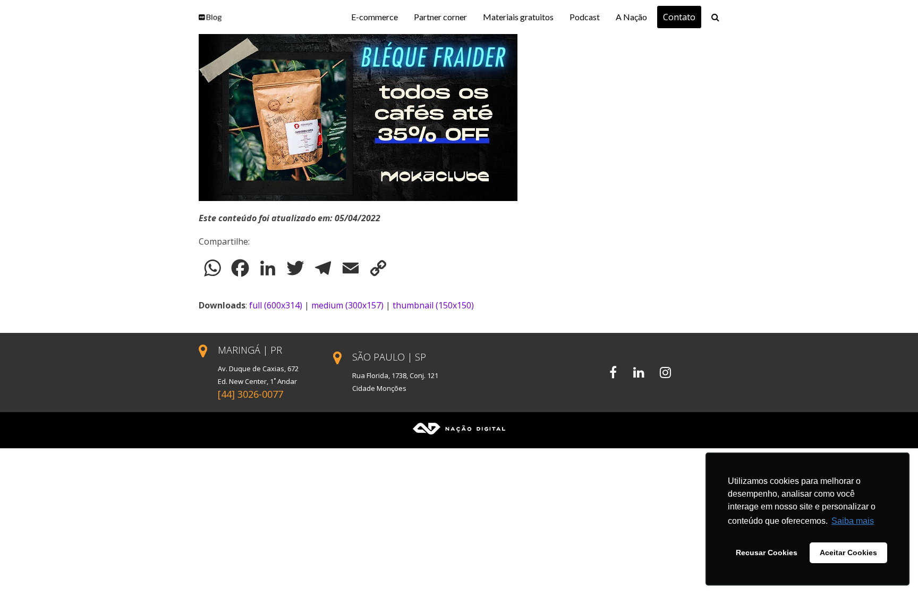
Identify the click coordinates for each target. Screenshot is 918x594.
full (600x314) (275, 305)
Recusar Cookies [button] (766, 552)
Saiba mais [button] (852, 520)
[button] (715, 17)
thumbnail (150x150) (433, 305)
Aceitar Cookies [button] (848, 552)
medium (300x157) (347, 305)
